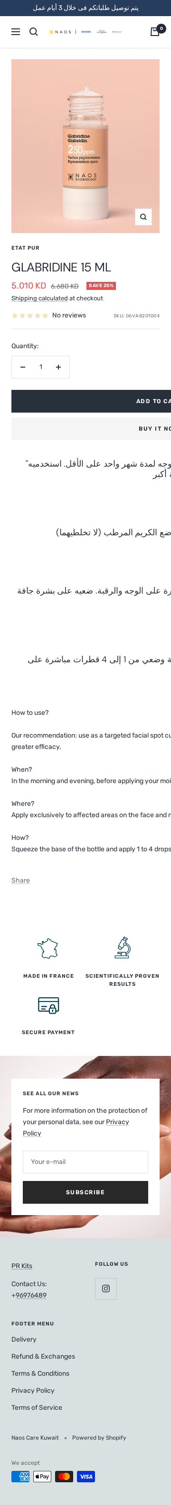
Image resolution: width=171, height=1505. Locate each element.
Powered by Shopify (99, 1437)
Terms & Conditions (40, 1374)
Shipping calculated (39, 298)
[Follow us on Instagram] (105, 1288)
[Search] (33, 31)
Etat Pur (25, 248)
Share (20, 880)
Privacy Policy (33, 1391)
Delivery (24, 1339)
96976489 (31, 1295)
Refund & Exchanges (43, 1356)
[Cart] (155, 31)
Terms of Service (36, 1408)
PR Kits (21, 1266)
